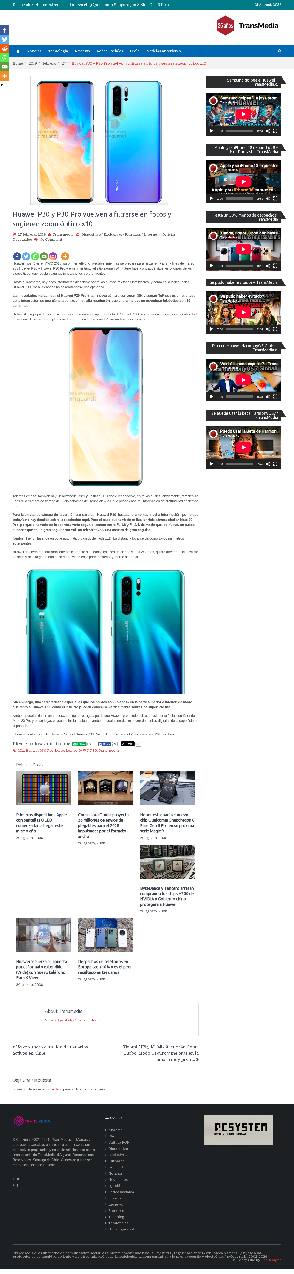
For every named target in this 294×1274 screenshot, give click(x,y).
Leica (59, 751)
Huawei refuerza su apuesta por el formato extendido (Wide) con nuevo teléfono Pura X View (41, 969)
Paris (103, 751)
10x (21, 751)
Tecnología (58, 51)
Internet (151, 234)
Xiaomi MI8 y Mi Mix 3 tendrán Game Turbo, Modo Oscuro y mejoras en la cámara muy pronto (161, 1053)
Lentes (72, 751)
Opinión (115, 1186)
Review (114, 1198)
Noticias (34, 51)
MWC (84, 751)
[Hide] (2, 85)
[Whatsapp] (35, 253)
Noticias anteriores (163, 51)
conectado (54, 1089)
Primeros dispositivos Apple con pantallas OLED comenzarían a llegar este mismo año (41, 822)
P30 (93, 751)
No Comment (51, 239)
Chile (134, 51)
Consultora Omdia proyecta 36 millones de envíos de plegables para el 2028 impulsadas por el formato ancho (103, 825)
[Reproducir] (211, 131)
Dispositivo (91, 234)
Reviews (82, 51)
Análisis (115, 1130)
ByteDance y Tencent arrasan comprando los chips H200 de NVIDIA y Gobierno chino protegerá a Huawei (167, 896)
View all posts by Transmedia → (72, 1020)
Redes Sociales (110, 51)
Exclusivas (113, 234)
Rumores (116, 1211)
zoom (114, 751)
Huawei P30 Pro (39, 751)
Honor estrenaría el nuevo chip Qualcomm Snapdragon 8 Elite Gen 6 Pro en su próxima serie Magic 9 (127, 5)
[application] (243, 114)
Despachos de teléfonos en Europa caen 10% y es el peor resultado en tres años (105, 967)
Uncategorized (121, 1229)
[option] (104, 4)
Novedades (22, 239)
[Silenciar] (268, 131)
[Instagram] (53, 253)
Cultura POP (118, 1142)
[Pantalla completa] (275, 131)
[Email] (44, 253)
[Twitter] (26, 253)
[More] (65, 253)
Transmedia (63, 234)
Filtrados (133, 234)
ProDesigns (271, 1260)
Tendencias (118, 1223)
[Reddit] (4, 48)
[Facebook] (17, 253)
